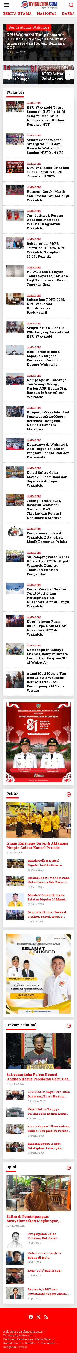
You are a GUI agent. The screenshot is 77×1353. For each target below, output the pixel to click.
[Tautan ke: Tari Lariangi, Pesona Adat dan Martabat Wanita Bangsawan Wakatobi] (15, 214)
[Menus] (6, 5)
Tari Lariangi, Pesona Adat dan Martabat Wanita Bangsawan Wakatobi (45, 221)
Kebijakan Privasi (15, 1347)
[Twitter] (38, 1317)
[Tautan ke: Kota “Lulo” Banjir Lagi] (15, 1275)
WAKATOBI (34, 103)
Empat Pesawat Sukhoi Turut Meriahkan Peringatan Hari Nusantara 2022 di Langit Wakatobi (48, 597)
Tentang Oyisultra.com (18, 1335)
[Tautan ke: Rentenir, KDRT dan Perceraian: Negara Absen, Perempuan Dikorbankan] (15, 1292)
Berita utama (20, 27)
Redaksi (30, 1343)
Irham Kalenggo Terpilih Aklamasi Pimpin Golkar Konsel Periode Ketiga (37, 845)
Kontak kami (12, 1343)
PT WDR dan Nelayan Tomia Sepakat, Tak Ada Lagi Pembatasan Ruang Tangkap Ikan (47, 278)
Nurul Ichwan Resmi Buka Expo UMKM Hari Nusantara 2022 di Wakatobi (47, 627)
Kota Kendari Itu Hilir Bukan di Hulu (44, 1255)
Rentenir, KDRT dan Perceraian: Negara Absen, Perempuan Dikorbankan (47, 1291)
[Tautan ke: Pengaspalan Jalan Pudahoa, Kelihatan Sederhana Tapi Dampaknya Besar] (15, 1239)
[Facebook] (31, 1317)
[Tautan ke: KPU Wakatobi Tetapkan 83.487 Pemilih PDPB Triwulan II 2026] (15, 166)
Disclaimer (48, 1343)
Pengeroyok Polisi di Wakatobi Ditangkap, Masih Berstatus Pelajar (47, 537)
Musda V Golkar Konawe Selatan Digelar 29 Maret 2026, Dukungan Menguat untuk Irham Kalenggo (47, 897)
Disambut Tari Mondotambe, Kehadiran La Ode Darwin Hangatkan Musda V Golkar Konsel (49, 880)
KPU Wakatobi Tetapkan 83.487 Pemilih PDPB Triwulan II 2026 (48, 171)
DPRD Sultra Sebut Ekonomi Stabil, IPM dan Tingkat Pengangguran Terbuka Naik (55, 76)
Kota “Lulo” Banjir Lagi (45, 1270)
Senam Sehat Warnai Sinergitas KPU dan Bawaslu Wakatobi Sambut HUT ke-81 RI (45, 146)
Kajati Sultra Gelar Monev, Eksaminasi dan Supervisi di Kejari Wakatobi (47, 478)
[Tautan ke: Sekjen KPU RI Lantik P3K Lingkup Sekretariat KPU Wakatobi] (15, 326)
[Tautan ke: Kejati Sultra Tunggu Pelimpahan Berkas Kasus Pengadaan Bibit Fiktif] (15, 1111)
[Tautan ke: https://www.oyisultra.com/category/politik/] (68, 794)
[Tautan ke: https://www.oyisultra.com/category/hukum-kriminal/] (68, 1025)
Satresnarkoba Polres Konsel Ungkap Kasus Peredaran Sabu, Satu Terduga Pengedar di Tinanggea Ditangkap (38, 1076)
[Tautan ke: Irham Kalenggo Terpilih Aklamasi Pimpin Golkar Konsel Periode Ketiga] (38, 820)
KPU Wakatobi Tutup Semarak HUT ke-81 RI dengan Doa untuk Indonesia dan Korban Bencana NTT (36, 41)
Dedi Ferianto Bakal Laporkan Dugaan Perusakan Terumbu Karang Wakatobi (44, 357)
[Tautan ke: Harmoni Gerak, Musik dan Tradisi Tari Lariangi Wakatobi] (15, 189)
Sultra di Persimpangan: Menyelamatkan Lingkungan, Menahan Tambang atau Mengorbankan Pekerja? (32, 1218)
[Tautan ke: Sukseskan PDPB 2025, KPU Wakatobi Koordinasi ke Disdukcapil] (15, 298)
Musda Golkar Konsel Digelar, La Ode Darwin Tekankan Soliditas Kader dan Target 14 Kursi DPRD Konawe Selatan (47, 863)
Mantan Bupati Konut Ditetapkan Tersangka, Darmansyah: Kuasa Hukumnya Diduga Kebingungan (45, 1146)
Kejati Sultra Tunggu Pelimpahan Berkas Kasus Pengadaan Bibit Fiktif (47, 1111)
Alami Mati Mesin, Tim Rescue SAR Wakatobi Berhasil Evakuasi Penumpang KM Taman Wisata (47, 681)
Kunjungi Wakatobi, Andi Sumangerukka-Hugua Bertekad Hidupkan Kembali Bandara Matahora (49, 420)
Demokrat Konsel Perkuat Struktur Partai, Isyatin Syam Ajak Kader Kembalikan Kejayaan (47, 914)
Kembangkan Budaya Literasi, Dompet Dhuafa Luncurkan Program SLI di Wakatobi (47, 656)
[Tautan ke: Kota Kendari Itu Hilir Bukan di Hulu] (15, 1257)
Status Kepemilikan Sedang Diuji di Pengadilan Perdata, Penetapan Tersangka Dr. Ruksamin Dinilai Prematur (49, 1128)
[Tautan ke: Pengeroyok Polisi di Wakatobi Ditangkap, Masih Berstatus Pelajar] (15, 531)
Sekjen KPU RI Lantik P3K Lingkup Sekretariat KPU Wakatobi (48, 332)
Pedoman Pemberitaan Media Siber (27, 1339)
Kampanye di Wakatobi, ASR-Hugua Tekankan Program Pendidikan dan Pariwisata (48, 450)
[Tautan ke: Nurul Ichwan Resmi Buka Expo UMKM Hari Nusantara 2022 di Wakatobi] (15, 620)
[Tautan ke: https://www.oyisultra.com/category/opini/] (68, 1167)
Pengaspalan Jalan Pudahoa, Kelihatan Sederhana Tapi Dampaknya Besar (49, 1236)
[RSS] (46, 1317)
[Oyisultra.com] (39, 4)
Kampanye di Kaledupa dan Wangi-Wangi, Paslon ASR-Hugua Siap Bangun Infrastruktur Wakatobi (47, 388)
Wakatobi (40, 27)
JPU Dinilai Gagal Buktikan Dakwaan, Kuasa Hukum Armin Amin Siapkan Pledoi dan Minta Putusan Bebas (49, 1094)
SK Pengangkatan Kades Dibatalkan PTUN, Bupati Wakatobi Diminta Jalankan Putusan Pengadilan (48, 565)
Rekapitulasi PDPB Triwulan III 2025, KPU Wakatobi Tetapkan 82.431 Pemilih (46, 249)
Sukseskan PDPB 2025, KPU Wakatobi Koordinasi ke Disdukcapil (46, 305)
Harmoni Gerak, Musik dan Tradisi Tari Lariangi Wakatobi (48, 195)
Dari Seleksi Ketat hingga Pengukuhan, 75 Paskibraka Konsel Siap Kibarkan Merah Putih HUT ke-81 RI (20, 76)
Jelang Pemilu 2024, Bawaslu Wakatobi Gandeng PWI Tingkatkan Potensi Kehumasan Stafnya (44, 509)
